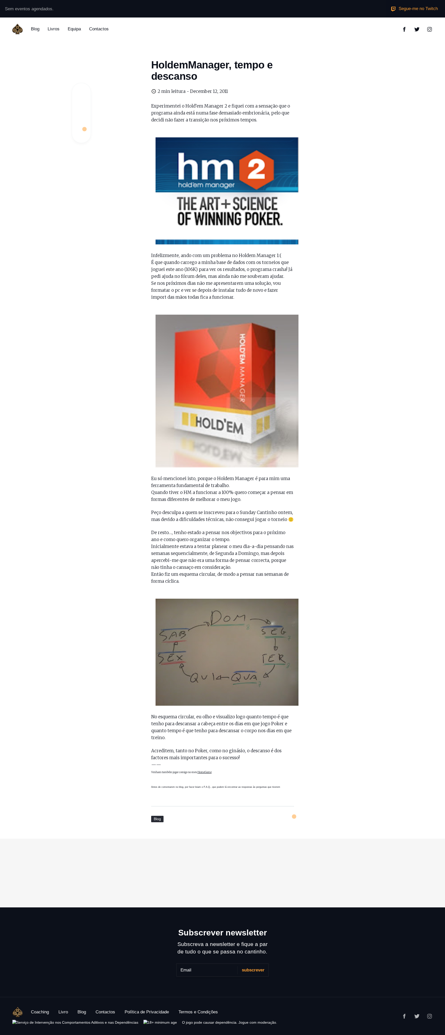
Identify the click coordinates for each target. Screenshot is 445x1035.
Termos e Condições (198, 1012)
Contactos (99, 28)
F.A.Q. (207, 787)
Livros (53, 28)
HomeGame (205, 772)
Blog (35, 28)
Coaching (40, 1012)
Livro (63, 1012)
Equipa (74, 28)
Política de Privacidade (147, 1012)
